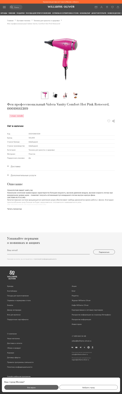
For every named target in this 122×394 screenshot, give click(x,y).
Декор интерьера (99, 13)
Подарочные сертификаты (17, 319)
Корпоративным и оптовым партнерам (87, 309)
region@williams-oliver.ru (80, 360)
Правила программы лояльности (20, 362)
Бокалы (10, 305)
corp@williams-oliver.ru (80, 354)
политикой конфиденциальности (45, 259)
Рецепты (75, 295)
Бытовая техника (23, 20)
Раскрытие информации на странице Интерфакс (91, 314)
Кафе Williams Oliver (80, 305)
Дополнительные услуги (23, 175)
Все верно (31, 387)
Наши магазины (13, 338)
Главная (10, 20)
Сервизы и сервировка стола (65, 13)
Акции (74, 286)
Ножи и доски (113, 13)
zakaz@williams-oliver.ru (81, 340)
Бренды (4, 13)
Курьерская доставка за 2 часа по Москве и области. (61, 1)
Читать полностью (14, 208)
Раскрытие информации (81, 319)
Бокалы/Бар (85, 13)
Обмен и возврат (14, 347)
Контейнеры (12, 290)
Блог (73, 290)
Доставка (15, 166)
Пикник (11, 13)
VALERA (32, 137)
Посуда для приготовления (38, 13)
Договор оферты (13, 357)
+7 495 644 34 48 (79, 336)
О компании (12, 333)
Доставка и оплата (14, 343)
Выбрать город (88, 387)
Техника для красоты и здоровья (47, 20)
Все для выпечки (13, 314)
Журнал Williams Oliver (81, 300)
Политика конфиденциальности (19, 366)
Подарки (21, 13)
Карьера (10, 352)
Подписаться (104, 252)
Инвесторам (77, 324)
